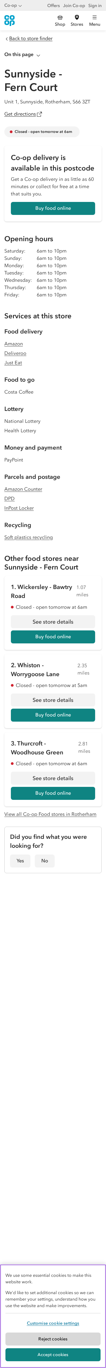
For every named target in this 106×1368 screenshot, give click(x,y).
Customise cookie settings (53, 1323)
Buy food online (53, 208)
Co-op (10, 5)
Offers (53, 5)
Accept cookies (53, 1354)
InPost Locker (19, 508)
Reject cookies (52, 1338)
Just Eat (13, 363)
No (44, 861)
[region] (53, 1316)
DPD (9, 499)
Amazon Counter (23, 489)
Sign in (95, 5)
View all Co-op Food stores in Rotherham (50, 814)
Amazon (13, 344)
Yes (20, 861)
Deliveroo (15, 353)
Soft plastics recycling (28, 537)
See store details (64, 623)
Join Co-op (74, 5)
